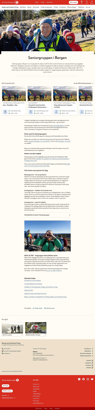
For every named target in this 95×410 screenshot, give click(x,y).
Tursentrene (36, 398)
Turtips (43, 2)
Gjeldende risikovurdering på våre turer (35, 293)
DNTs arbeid (36, 386)
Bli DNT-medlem (7, 391)
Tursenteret (62, 7)
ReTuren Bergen (71, 7)
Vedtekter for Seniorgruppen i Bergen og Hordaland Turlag (41, 287)
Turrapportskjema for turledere (33, 284)
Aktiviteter (50, 2)
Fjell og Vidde (36, 396)
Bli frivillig (5, 386)
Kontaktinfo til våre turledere (32, 280)
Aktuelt (29, 7)
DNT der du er (39, 408)
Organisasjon (36, 389)
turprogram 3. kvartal (64, 141)
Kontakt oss (36, 384)
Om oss (88, 7)
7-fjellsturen (81, 7)
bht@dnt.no (7, 353)
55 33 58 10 (7, 348)
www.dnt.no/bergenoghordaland (12, 351)
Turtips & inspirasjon (46, 7)
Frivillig (56, 7)
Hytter (37, 2)
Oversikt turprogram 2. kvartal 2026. (39, 141)
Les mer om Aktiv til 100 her (54, 270)
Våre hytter (36, 7)
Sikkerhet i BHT (28, 290)
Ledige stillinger (37, 393)
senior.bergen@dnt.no (58, 125)
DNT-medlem (73, 2)
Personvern (36, 401)
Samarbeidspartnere (38, 403)
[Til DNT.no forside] (10, 2)
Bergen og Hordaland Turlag (10, 7)
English (35, 391)
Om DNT (36, 380)
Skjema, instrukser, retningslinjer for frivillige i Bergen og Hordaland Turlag (45, 297)
